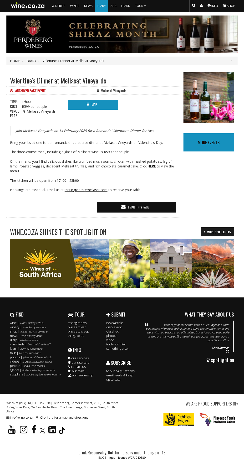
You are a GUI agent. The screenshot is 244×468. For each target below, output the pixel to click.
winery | (28, 327)
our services (80, 358)
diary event (114, 327)
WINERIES (58, 6)
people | (27, 366)
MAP (94, 104)
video (110, 340)
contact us (78, 367)
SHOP (230, 6)
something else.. (117, 349)
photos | (30, 357)
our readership (82, 375)
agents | (32, 370)
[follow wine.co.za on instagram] (23, 432)
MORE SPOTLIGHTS (219, 231)
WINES (74, 6)
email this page (138, 206)
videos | (31, 361)
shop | (28, 331)
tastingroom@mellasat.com (86, 189)
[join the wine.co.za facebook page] (34, 432)
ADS (114, 6)
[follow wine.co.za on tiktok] (62, 432)
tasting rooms (77, 323)
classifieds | (30, 344)
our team (78, 371)
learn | (26, 349)
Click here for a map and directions (64, 418)
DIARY (101, 6)
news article (114, 323)
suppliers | (35, 374)
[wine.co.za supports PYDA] (217, 419)
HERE (151, 166)
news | (26, 336)
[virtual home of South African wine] (27, 6)
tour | (25, 353)
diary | (24, 340)
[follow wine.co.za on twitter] (42, 432)
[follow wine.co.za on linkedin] (52, 432)
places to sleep (78, 331)
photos (111, 336)
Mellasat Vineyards (118, 142)
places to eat (77, 327)
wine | (27, 323)
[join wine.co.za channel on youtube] (11, 432)
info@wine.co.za (21, 418)
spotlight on (222, 360)
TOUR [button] (139, 6)
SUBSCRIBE (120, 362)
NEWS (88, 6)
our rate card (80, 362)
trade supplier (116, 344)
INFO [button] (214, 6)
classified (112, 331)
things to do (76, 336)
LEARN (125, 6)
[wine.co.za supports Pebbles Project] (179, 419)
